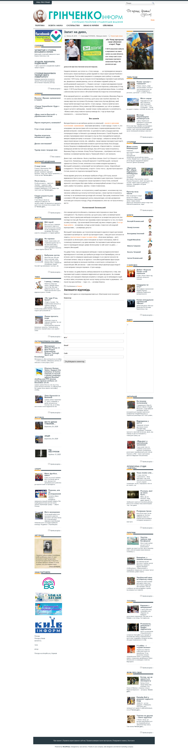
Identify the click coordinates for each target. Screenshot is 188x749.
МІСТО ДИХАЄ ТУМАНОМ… (51, 423)
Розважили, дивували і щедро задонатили (145, 626)
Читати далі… (48, 175)
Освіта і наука (55, 25)
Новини (79, 286)
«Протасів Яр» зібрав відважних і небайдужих (132, 171)
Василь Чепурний (134, 252)
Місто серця (145, 98)
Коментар (67, 298)
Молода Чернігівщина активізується (143, 117)
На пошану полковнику (142, 402)
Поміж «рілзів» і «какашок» (144, 83)
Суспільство (73, 25)
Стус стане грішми (43, 129)
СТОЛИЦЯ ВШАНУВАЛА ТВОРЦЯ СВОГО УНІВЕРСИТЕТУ (45, 75)
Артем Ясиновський (134, 258)
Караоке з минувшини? (146, 606)
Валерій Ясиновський (135, 221)
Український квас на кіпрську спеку (144, 578)
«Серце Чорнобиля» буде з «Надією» (47, 107)
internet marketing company (124, 747)
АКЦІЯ (47, 436)
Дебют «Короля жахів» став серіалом (144, 271)
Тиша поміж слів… (145, 473)
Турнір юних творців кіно (46, 150)
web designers (108, 747)
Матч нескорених (52, 512)
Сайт (66, 353)
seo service (83, 747)
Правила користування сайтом (74, 740)
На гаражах (50, 239)
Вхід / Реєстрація (43, 2)
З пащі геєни (40, 166)
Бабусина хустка (52, 255)
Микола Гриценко (133, 246)
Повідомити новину (120, 740)
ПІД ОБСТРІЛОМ (53, 451)
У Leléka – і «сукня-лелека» (144, 646)
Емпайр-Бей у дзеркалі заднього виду (145, 699)
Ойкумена (108, 25)
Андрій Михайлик (133, 239)
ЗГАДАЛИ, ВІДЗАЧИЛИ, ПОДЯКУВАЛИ (45, 62)
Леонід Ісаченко (133, 227)
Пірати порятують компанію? (48, 123)
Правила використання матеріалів (99, 740)
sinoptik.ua (46, 653)
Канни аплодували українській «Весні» (145, 301)
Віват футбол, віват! (51, 474)
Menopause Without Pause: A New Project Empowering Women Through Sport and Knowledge (47, 351)
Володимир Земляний (135, 233)
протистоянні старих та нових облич (84, 237)
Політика (40, 25)
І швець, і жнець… (53, 281)
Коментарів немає (117, 36)
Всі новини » (56, 156)
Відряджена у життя (143, 422)
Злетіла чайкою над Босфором (145, 539)
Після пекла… (41, 181)
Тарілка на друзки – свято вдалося (145, 716)
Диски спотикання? (43, 144)
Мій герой (49, 222)
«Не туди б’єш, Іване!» (51, 299)
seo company (99, 747)
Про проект (57, 740)
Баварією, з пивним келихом (144, 558)
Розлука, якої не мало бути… (146, 493)
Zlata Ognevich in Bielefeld (52, 396)
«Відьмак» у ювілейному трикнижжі (142, 443)
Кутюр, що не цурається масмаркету (146, 679)
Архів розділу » (55, 88)
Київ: (153, 20)
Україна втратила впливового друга (43, 136)
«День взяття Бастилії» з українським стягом (46, 115)
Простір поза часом (132, 192)
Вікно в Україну (91, 25)
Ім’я (66, 337)
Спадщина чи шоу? (142, 286)
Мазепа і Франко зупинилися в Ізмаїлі (47, 99)
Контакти (131, 740)
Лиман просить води (51, 317)
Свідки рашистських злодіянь (44, 197)
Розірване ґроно (144, 511)
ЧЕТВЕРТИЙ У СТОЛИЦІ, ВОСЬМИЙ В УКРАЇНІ (45, 51)
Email (66, 345)
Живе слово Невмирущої (132, 147)
